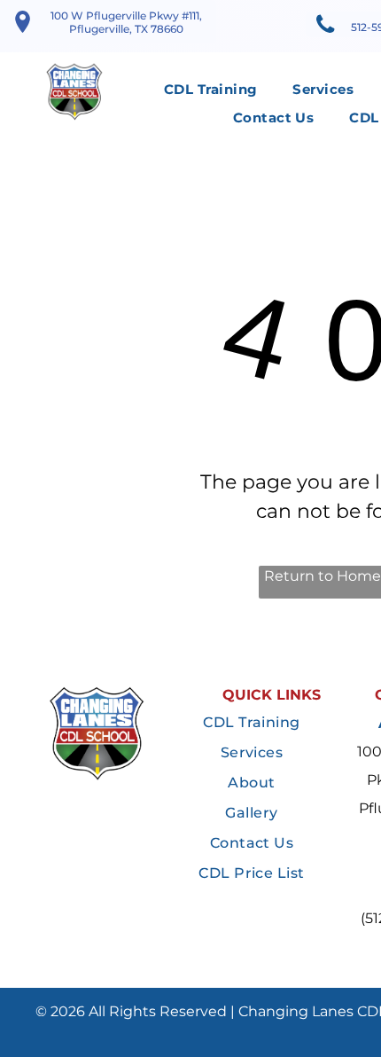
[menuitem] (210, 90)
